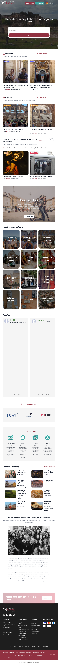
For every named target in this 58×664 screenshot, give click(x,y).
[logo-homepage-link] (7, 3)
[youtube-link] (10, 615)
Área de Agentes (22, 637)
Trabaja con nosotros (23, 639)
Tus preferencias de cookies (35, 632)
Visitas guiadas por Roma (22, 622)
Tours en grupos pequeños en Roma (22, 632)
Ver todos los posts (49, 466)
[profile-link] (50, 3)
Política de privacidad (33, 622)
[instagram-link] (14, 615)
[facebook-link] (7, 615)
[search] (29, 35)
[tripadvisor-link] (4, 615)
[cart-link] (52, 3)
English (14, 646)
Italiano (21, 646)
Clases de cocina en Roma (22, 626)
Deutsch (40, 646)
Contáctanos (47, 593)
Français (33, 646)
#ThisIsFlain (52, 654)
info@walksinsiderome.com (9, 631)
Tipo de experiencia (14, 28)
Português (46, 646)
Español (27, 646)
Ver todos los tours (42, 53)
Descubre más (29, 216)
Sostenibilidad (21, 635)
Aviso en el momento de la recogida (29, 662)
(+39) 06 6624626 (7, 632)
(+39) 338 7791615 (7, 634)
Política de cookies (35, 625)
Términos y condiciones (34, 628)
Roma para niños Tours (23, 629)
